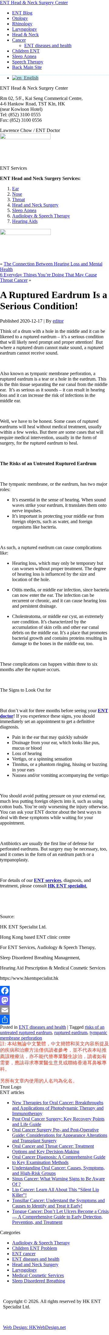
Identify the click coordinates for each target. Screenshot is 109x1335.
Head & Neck (25, 34)
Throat (18, 199)
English (29, 77)
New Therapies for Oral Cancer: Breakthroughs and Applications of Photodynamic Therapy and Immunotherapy (58, 1108)
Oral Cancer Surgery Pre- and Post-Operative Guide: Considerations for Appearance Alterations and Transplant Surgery (59, 1135)
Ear (15, 188)
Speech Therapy (27, 61)
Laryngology (24, 29)
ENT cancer (23, 1253)
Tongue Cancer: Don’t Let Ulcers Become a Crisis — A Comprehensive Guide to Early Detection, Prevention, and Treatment (60, 1217)
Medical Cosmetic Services (38, 1275)
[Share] (54, 1020)
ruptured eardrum (70, 1032)
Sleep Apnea (24, 56)
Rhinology (22, 23)
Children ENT (26, 50)
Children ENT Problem (34, 1248)
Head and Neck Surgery (35, 204)
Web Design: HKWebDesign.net (34, 1327)
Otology (20, 18)
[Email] (54, 1010)
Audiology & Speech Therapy (41, 215)
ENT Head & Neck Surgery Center (34, 2)
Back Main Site (27, 67)
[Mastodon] (54, 1000)
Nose (17, 194)
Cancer (19, 40)
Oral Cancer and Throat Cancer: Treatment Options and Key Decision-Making (53, 1149)
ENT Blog (22, 12)
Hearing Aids (25, 221)
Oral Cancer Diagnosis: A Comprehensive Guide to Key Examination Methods (58, 1159)
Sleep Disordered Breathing (38, 1280)
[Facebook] (54, 991)
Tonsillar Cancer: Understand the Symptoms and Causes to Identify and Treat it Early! (58, 1203)
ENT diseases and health (47, 45)
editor (58, 320)
